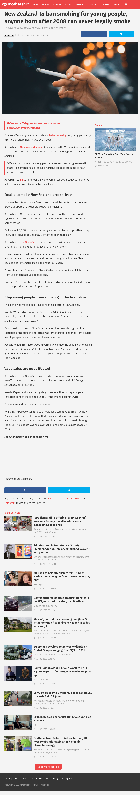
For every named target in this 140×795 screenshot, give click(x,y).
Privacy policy (68, 778)
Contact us (37, 778)
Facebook (53, 498)
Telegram (9, 502)
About (7, 778)
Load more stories (48, 766)
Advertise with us (21, 778)
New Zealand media (31, 147)
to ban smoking (58, 135)
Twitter (77, 498)
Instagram (66, 498)
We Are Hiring (52, 778)
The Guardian (27, 242)
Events (98, 125)
